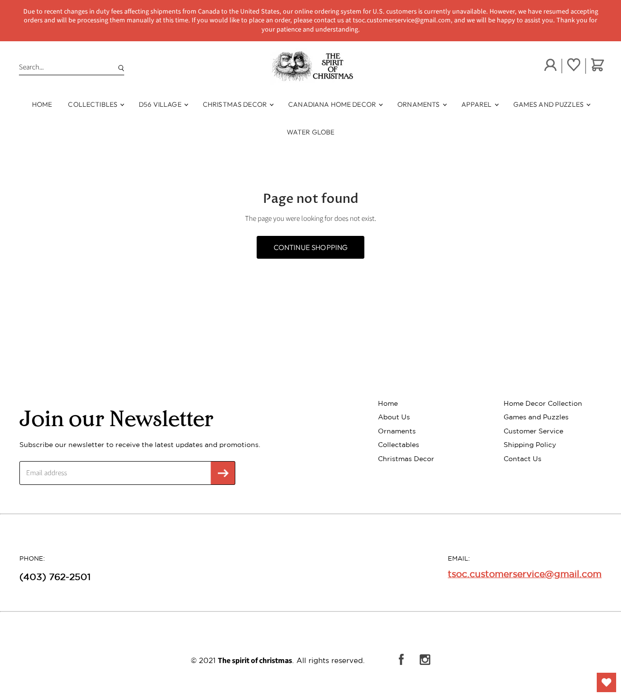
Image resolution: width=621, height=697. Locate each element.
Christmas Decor (235, 104)
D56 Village (161, 104)
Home (42, 104)
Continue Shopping (311, 247)
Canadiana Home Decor (332, 104)
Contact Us (522, 459)
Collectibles (93, 104)
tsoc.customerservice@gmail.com (525, 573)
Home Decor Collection (543, 403)
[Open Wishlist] (606, 682)
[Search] (119, 67)
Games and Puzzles (549, 104)
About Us (394, 417)
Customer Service (533, 431)
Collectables (398, 444)
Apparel (477, 104)
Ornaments (419, 104)
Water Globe (311, 132)
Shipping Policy (530, 444)
